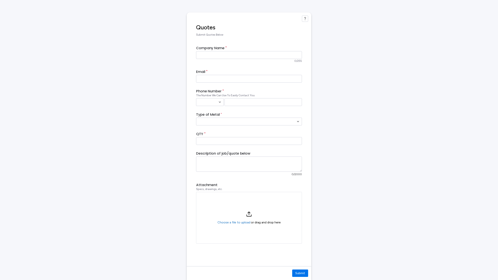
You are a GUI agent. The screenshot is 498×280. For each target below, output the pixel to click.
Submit (300, 273)
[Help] (305, 19)
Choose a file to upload (233, 222)
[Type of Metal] (298, 121)
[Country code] (220, 102)
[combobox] (205, 102)
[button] (249, 218)
